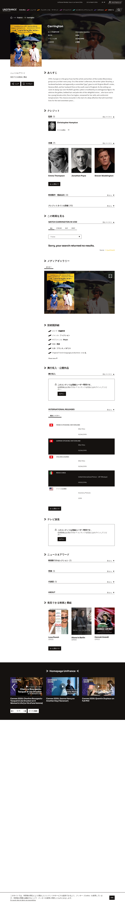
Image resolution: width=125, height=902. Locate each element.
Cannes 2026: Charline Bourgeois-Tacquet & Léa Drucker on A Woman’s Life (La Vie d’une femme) (26, 700)
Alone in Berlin (78, 637)
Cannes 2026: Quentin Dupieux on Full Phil (98, 699)
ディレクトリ (67, 10)
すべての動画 (33, 711)
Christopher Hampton (82, 32)
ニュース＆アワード (17, 73)
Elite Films (81, 429)
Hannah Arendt (102, 637)
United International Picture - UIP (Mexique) (92, 477)
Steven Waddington (104, 176)
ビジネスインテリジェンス (84, 10)
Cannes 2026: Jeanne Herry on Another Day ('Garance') (60, 699)
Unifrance (100, 10)
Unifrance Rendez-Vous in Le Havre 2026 (69, 2)
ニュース (33, 10)
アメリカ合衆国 (61, 489)
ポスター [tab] (49, 267)
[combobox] (64, 237)
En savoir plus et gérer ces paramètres (23, 900)
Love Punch (53, 637)
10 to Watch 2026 (92, 2)
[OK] (112, 897)
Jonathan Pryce (78, 176)
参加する (111, 10)
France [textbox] (53, 237)
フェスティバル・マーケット (49, 10)
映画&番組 (22, 10)
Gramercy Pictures (84, 493)
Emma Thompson (56, 176)
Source (102, 250)
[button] (110, 276)
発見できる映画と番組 (18, 77)
